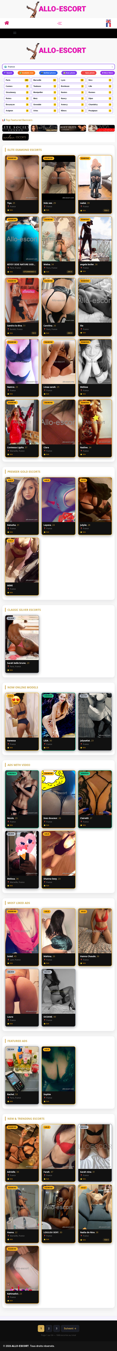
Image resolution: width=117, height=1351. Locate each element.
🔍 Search (8, 73)
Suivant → (70, 1328)
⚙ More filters (107, 73)
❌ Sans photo (89, 73)
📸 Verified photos (48, 73)
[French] (108, 25)
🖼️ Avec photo (69, 73)
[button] (14, 32)
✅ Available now (26, 73)
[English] (108, 21)
